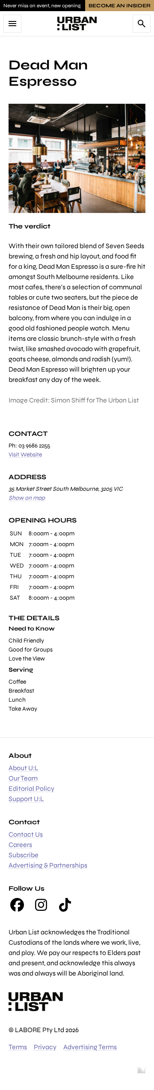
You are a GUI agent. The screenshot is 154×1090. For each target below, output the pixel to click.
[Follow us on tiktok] (65, 904)
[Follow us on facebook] (17, 904)
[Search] (142, 24)
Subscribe (23, 855)
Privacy (45, 1047)
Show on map (27, 497)
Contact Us (26, 834)
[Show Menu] (12, 24)
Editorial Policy (31, 788)
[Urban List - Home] (77, 23)
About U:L (23, 768)
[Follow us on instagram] (41, 904)
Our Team (23, 778)
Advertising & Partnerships (48, 865)
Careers (20, 845)
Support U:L (26, 799)
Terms (18, 1047)
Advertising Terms (90, 1047)
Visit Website (25, 454)
